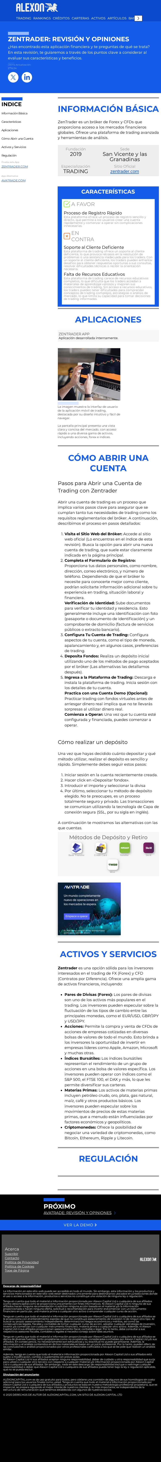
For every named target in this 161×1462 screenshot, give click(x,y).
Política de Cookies (19, 1266)
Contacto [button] (12, 1258)
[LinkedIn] (27, 77)
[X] (13, 77)
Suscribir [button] (11, 1254)
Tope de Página (17, 1270)
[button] (98, 18)
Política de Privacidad (22, 1262)
